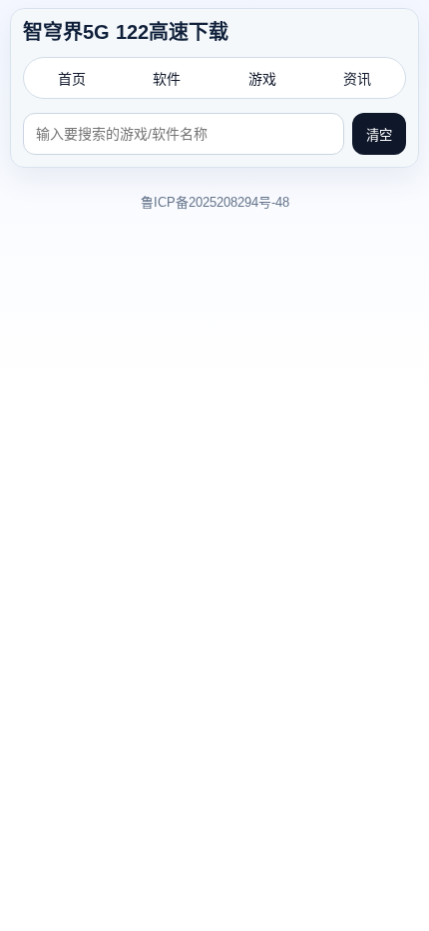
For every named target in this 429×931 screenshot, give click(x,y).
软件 (167, 79)
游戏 (262, 79)
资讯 (357, 79)
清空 (379, 135)
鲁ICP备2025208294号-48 (215, 202)
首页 (72, 79)
